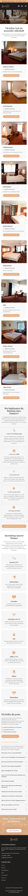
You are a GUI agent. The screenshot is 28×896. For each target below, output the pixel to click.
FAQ (2, 872)
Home (3, 865)
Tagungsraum (4, 870)
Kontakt (3, 880)
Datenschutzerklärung (11, 890)
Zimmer (3, 867)
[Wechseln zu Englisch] (22, 6)
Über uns (3, 877)
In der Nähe (4, 875)
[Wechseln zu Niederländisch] (19, 6)
